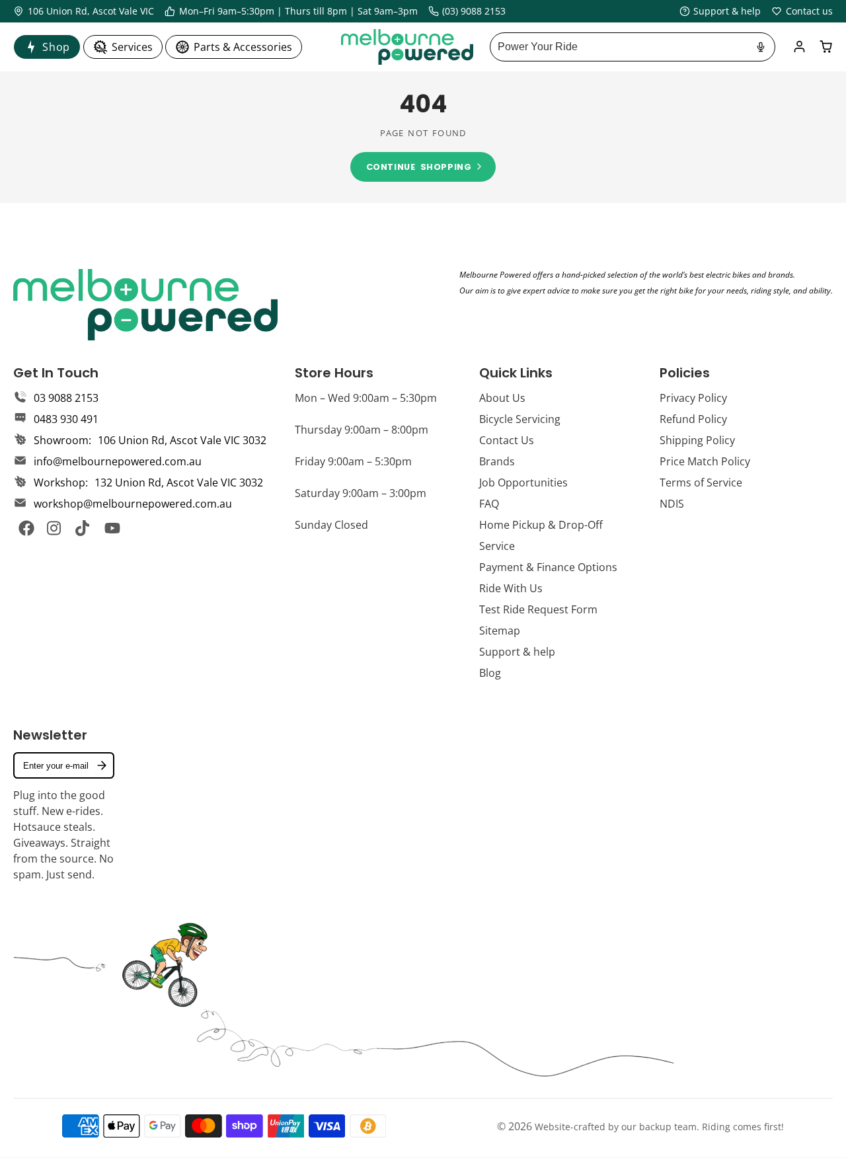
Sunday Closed (331, 525)
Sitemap (499, 630)
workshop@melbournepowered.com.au (133, 503)
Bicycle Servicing (519, 419)
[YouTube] (112, 528)
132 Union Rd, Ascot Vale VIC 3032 (179, 482)
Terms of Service (701, 482)
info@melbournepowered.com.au (118, 461)
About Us (502, 398)
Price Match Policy (705, 461)
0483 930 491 (66, 419)
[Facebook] (26, 528)
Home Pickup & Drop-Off (541, 525)
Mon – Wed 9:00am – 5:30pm (366, 398)
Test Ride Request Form (538, 609)
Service (497, 546)
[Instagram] (55, 528)
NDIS (672, 503)
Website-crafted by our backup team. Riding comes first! (659, 1126)
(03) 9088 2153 (474, 11)
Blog (490, 673)
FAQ (489, 503)
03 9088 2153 (66, 398)
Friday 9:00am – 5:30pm (353, 461)
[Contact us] (802, 11)
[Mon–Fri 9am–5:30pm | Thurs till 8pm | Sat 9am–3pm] (291, 11)
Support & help (517, 651)
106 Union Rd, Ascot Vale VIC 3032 (182, 440)
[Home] (407, 47)
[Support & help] (720, 11)
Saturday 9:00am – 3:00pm (360, 493)
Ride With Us (511, 588)
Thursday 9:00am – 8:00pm (361, 429)
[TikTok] (83, 528)
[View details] (145, 304)
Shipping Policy (697, 440)
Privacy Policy (693, 398)
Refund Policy (693, 419)
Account (799, 47)
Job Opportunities (523, 482)
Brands (497, 461)
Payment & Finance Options (548, 567)
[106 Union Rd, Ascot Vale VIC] (83, 11)
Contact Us (506, 440)
